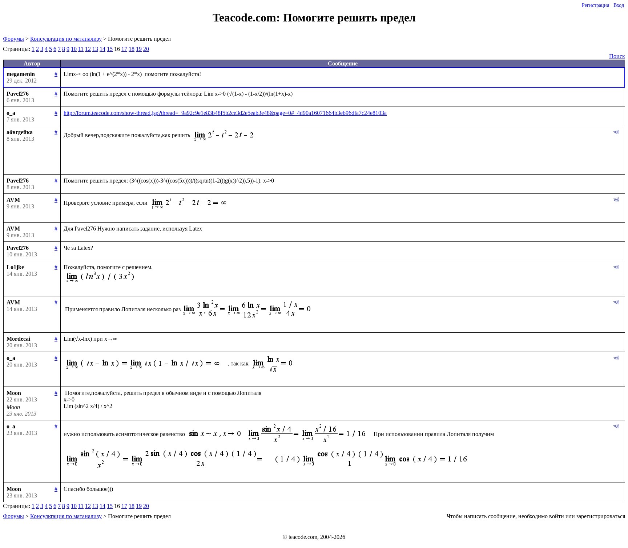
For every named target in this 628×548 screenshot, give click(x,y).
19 (139, 49)
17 (124, 49)
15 (110, 49)
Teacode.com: (248, 17)
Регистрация (595, 5)
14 (102, 49)
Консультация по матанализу (66, 39)
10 (74, 49)
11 (81, 49)
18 (131, 49)
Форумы (13, 39)
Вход (618, 5)
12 (88, 49)
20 (146, 49)
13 (95, 49)
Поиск (617, 56)
